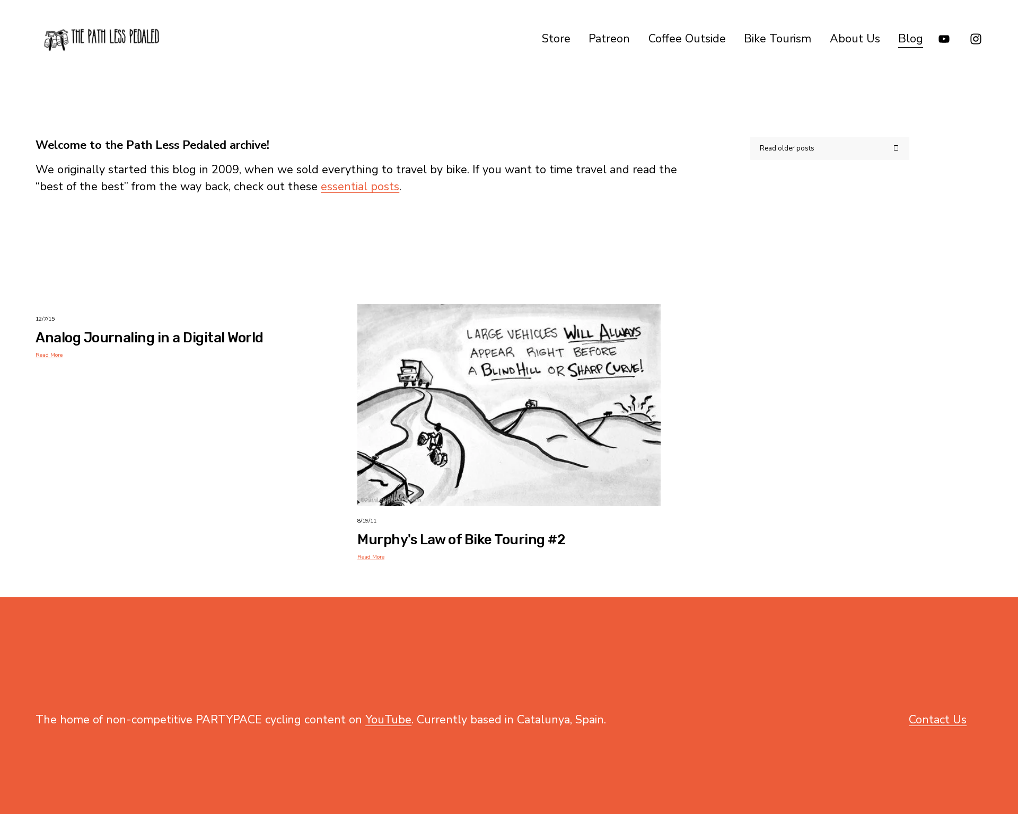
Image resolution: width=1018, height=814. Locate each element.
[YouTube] (944, 39)
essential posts (360, 186)
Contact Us (938, 720)
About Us (855, 39)
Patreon (609, 39)
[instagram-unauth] (975, 39)
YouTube (388, 720)
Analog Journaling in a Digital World (149, 338)
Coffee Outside (687, 39)
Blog (910, 39)
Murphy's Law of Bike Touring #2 (461, 539)
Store (556, 39)
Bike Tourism (777, 39)
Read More (49, 355)
